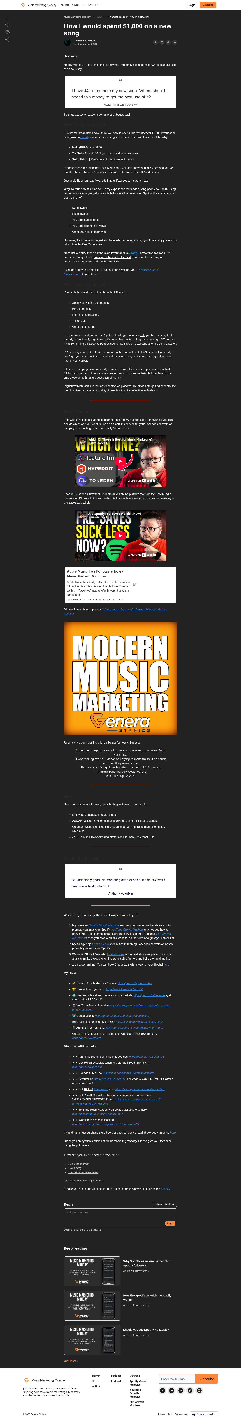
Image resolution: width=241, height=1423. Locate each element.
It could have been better (83, 1172)
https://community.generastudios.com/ (139, 1021)
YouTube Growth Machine (127, 929)
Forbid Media (100, 944)
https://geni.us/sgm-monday (135, 983)
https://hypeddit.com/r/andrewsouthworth (129, 1072)
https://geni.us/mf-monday (149, 995)
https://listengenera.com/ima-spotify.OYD (97, 1113)
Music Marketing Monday (77, 17)
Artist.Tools (101, 1089)
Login (192, 5)
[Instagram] (199, 1390)
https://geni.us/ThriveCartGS (146, 1056)
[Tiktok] (190, 1390)
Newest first (163, 1204)
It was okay (75, 1168)
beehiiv (165, 1188)
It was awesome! (78, 1163)
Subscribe (208, 5)
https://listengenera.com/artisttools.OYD (140, 1089)
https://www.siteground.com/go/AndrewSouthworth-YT (106, 1124)
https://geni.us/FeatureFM (109, 1078)
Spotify (84, 137)
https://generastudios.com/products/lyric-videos (133, 1027)
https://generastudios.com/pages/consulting (122, 1015)
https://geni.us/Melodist (86, 1037)
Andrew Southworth (85, 40)
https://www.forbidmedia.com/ (124, 989)
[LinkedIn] (172, 1390)
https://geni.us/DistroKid (87, 1066)
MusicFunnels (115, 954)
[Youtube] (181, 1390)
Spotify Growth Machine (104, 925)
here (166, 964)
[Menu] (220, 4)
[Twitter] (162, 1390)
